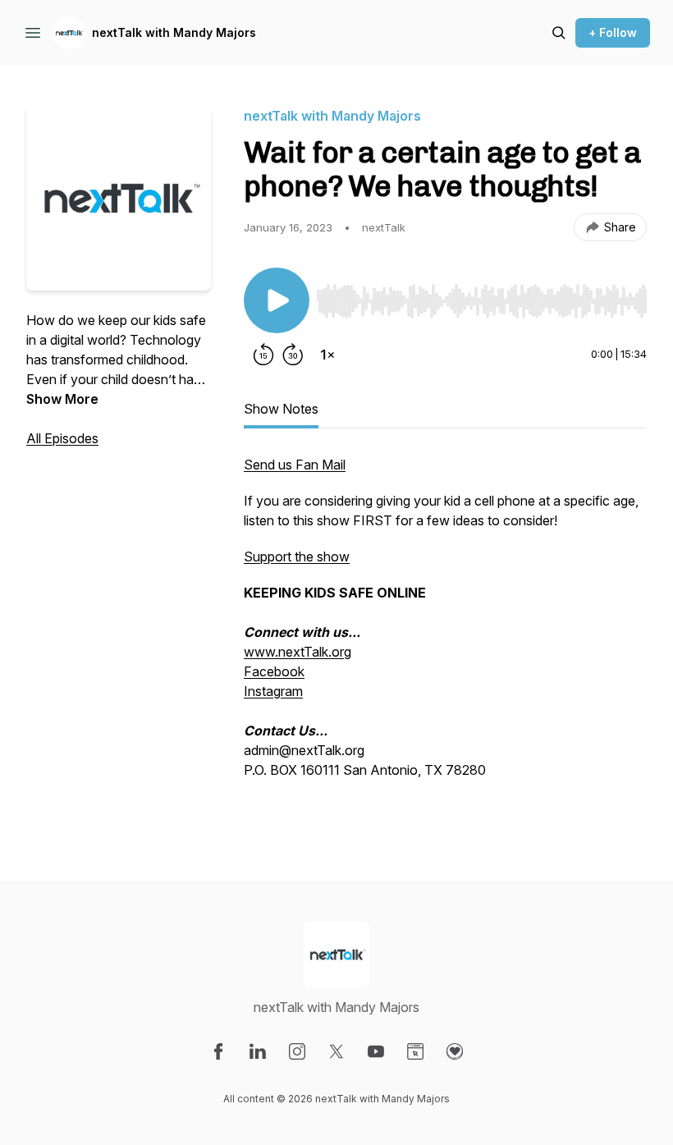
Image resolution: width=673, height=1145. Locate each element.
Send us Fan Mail (295, 464)
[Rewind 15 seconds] (263, 354)
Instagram (273, 691)
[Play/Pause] (276, 300)
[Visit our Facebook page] (218, 1051)
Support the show (297, 556)
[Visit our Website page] (415, 1051)
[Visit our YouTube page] (376, 1051)
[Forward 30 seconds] (293, 354)
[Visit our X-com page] (336, 1051)
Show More (62, 399)
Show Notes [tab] (281, 409)
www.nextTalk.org (297, 651)
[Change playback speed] (327, 354)
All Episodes (62, 438)
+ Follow (612, 32)
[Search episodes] (558, 33)
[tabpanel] (445, 635)
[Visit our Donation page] (454, 1051)
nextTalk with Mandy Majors (174, 32)
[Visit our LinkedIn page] (258, 1051)
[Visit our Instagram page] (297, 1051)
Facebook (274, 671)
